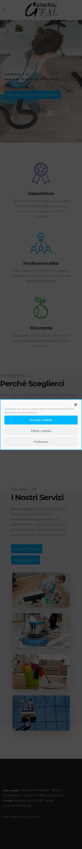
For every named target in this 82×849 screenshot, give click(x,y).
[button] (76, 405)
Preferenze (41, 441)
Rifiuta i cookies (41, 431)
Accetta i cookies (41, 420)
